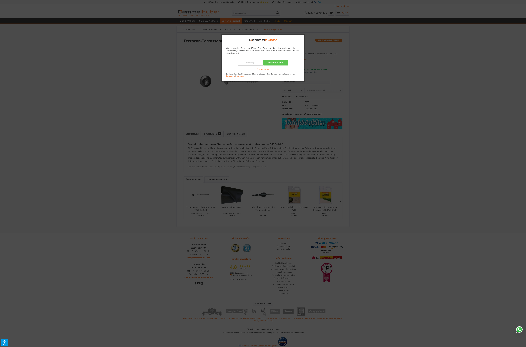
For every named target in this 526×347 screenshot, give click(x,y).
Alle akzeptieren (275, 62)
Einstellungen (250, 63)
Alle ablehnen (263, 69)
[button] (4, 342)
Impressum (240, 76)
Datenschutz (230, 76)
